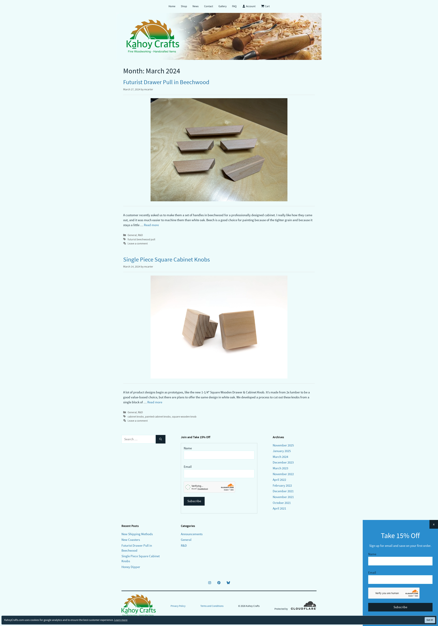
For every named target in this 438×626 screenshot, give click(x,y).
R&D (140, 235)
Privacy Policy (178, 606)
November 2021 (283, 497)
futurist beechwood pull (141, 239)
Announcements (192, 534)
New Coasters (130, 540)
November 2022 (283, 474)
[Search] (160, 439)
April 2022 (279, 480)
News (195, 6)
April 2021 (279, 508)
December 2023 (283, 462)
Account (250, 6)
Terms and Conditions (211, 606)
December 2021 (283, 491)
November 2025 (283, 445)
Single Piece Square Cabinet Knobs (166, 259)
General (132, 235)
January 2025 (282, 451)
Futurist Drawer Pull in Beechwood (166, 82)
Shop (184, 6)
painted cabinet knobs (158, 416)
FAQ (234, 6)
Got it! (430, 620)
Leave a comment (138, 243)
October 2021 (282, 503)
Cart (267, 6)
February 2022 (282, 485)
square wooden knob (184, 416)
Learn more (120, 620)
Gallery (222, 6)
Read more (151, 225)
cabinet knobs (136, 416)
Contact (208, 6)
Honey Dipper (130, 567)
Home (172, 6)
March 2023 (280, 468)
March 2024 (280, 457)
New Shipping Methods (137, 534)
